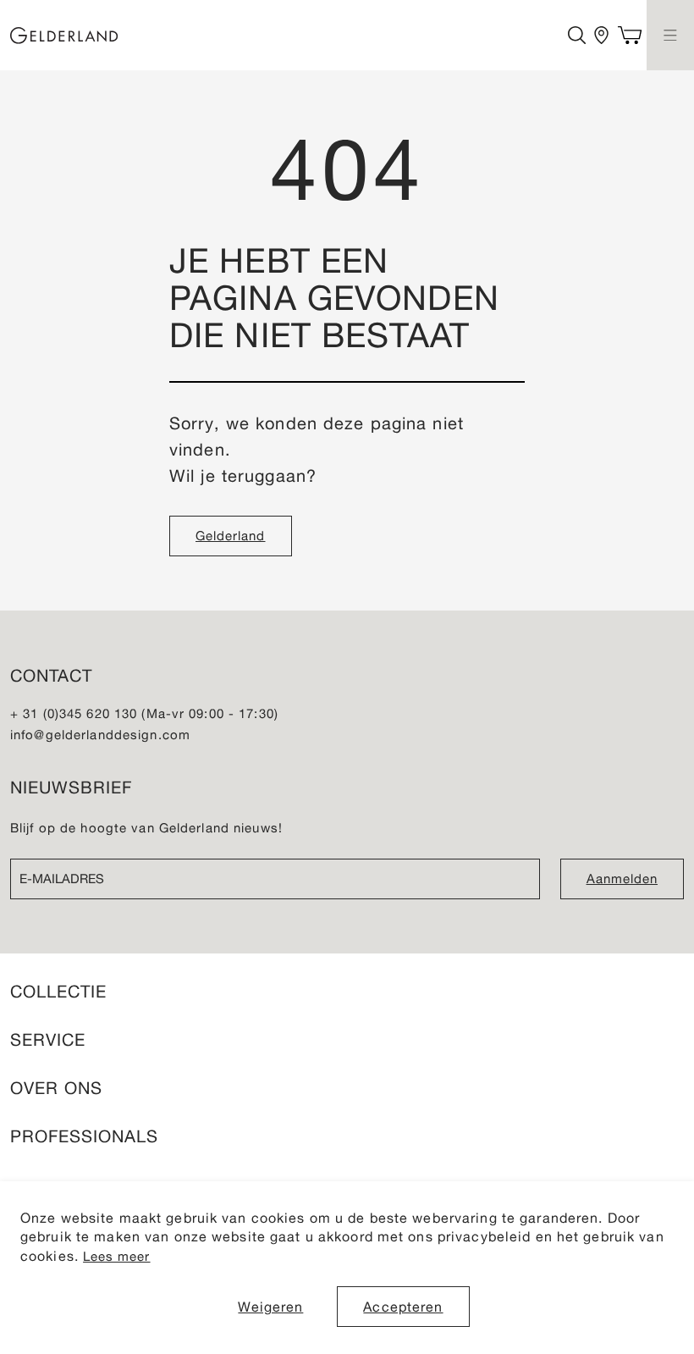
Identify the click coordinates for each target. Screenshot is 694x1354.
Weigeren (270, 1306)
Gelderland (231, 535)
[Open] (670, 35)
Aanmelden (622, 878)
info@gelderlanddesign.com (100, 734)
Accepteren (403, 1306)
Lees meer (116, 1256)
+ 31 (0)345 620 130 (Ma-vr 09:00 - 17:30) (144, 713)
